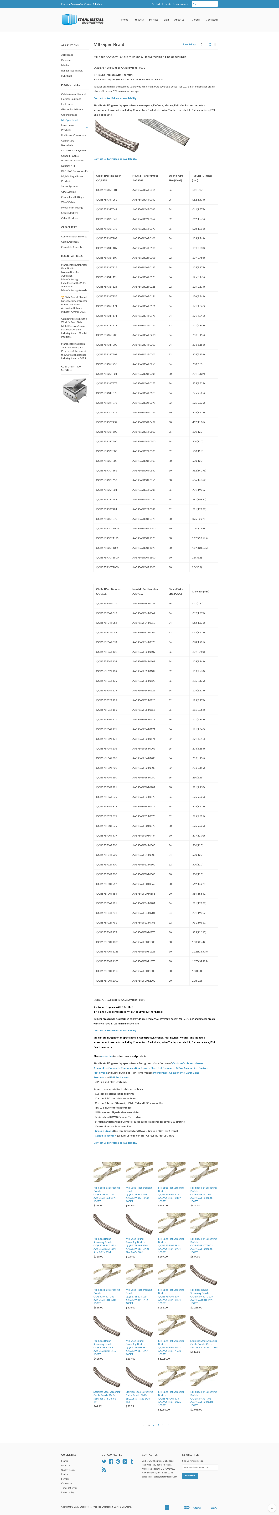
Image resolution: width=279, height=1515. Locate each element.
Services (153, 19)
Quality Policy (68, 1470)
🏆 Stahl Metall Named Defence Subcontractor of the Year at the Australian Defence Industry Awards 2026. (74, 304)
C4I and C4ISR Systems (74, 150)
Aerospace (67, 54)
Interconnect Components (169, 1072)
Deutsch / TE (68, 165)
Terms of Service (69, 1488)
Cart (157, 4)
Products (139, 19)
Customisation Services (74, 236)
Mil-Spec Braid (69, 119)
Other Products (69, 218)
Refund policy (67, 1492)
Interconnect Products (68, 127)
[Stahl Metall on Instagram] (124, 1462)
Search (64, 1461)
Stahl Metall (86, 1506)
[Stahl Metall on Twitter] (104, 1462)
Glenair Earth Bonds (72, 109)
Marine (65, 65)
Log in (168, 4)
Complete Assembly (72, 246)
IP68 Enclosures (119, 1077)
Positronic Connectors (73, 135)
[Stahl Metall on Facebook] (110, 1462)
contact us (107, 1056)
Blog (166, 19)
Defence (66, 59)
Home (124, 19)
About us (179, 19)
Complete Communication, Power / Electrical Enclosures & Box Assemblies (152, 1067)
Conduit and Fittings (72, 196)
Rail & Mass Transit (72, 70)
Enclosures (67, 103)
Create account (180, 4)
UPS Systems (68, 191)
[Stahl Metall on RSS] (104, 1470)
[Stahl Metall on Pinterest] (117, 1462)
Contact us (212, 19)
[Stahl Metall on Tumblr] (131, 1462)
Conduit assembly (106, 1135)
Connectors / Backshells (68, 143)
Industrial (66, 75)
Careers (196, 19)
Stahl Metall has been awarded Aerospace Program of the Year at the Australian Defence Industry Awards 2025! (74, 351)
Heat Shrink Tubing (72, 207)
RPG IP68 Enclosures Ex (74, 171)
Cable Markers (69, 212)
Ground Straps (69, 114)
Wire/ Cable (68, 202)
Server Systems (69, 186)
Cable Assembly (70, 241)
